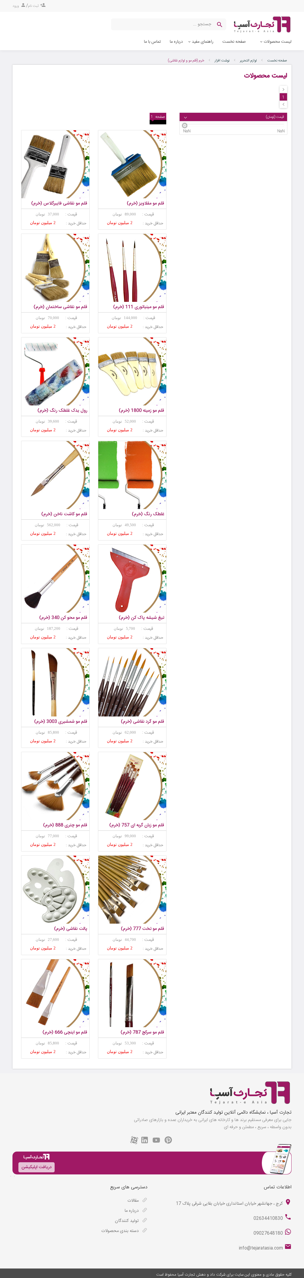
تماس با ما (152, 41)
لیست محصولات (278, 41)
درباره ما (176, 41)
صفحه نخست (234, 41)
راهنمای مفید (202, 41)
